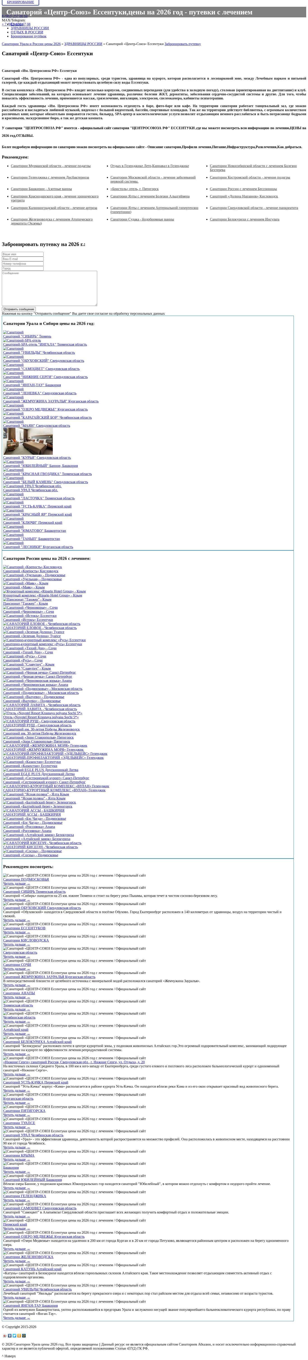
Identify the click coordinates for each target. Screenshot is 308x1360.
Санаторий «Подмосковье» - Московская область (41, 693)
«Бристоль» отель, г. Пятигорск (134, 189)
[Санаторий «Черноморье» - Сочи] (30, 607)
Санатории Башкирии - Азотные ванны (41, 189)
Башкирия (11, 1167)
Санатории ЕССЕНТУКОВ (24, 928)
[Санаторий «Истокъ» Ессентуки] (30, 616)
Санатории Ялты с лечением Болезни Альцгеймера (150, 196)
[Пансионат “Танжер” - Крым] (27, 599)
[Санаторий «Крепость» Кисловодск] (32, 567)
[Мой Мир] (24, 1336)
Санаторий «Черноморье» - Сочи (28, 611)
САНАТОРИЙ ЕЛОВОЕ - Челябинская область (40, 628)
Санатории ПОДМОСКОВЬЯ (26, 879)
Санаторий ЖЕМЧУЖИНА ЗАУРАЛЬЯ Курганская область (49, 977)
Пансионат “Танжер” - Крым (25, 603)
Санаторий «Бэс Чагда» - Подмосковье (32, 823)
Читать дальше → (16, 883)
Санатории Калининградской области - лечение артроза (54, 208)
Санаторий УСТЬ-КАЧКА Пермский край (35, 1082)
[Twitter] (14, 1336)
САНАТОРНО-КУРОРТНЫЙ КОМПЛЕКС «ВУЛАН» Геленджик (54, 790)
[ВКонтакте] (9, 1336)
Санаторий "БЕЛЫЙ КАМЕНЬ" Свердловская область (45, 482)
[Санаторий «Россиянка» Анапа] (29, 827)
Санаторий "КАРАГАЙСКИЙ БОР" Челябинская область (47, 417)
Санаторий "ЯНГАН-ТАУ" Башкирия (32, 385)
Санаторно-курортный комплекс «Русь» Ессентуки (42, 644)
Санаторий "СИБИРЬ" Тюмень (27, 336)
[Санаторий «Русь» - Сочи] (24, 656)
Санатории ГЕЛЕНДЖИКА (24, 1196)
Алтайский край (15, 1029)
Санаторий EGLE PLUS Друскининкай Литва (39, 774)
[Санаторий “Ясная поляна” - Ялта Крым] (36, 794)
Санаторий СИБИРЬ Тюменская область (34, 892)
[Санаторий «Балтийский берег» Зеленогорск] (39, 802)
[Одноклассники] (19, 1336)
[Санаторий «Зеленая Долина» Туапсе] (33, 632)
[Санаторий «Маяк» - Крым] (25, 583)
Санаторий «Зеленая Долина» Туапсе (32, 636)
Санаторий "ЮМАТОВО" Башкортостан (34, 531)
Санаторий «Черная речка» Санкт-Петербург (37, 676)
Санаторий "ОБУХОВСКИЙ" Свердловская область (43, 361)
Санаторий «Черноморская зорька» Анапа (35, 685)
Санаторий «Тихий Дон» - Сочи (28, 652)
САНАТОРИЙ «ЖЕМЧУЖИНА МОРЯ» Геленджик (43, 749)
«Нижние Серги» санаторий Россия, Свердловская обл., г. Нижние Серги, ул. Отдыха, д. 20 (74, 1062)
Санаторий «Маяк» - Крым (24, 587)
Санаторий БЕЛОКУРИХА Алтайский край (37, 1042)
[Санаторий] (13, 332)
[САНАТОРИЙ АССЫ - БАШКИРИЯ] (33, 810)
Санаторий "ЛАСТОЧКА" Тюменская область (39, 498)
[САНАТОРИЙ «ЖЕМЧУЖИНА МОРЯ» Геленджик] (45, 745)
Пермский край (15, 1224)
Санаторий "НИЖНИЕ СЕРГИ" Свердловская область (45, 377)
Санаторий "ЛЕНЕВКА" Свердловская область (39, 393)
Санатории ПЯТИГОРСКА (24, 1111)
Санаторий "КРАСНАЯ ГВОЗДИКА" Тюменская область (47, 474)
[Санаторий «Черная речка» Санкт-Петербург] (39, 672)
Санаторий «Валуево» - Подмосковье (32, 701)
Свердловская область (20, 952)
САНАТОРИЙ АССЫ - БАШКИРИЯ (32, 814)
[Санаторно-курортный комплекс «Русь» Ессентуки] (44, 640)
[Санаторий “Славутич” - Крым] (28, 664)
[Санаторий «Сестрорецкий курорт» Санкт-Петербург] (46, 778)
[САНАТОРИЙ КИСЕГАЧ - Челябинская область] (42, 843)
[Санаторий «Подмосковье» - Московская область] (42, 689)
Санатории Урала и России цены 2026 (31, 44)
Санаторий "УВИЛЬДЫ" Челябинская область (39, 352)
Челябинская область (19, 1017)
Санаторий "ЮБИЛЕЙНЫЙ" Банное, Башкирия (40, 466)
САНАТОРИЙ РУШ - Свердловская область (37, 725)
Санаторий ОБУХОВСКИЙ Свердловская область (42, 908)
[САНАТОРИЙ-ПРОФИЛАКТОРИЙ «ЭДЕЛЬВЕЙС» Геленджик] (55, 754)
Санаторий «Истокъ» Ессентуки (28, 620)
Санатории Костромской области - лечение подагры (250, 177)
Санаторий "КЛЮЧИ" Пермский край (32, 522)
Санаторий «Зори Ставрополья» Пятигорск (36, 741)
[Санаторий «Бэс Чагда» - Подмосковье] (34, 818)
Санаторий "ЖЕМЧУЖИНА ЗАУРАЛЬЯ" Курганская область (51, 401)
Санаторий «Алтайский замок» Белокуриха (36, 839)
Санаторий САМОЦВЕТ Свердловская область (39, 1208)
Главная (17, 24)
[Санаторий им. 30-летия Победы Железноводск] (41, 729)
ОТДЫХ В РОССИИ (27, 32)
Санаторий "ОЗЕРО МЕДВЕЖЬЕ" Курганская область (45, 409)
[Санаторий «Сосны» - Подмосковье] (32, 851)
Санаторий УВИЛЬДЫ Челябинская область (37, 1289)
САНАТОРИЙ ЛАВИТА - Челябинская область (40, 709)
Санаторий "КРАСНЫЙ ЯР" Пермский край (37, 514)
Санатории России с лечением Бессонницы (243, 189)
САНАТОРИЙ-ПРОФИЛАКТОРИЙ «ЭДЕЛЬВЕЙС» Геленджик (53, 758)
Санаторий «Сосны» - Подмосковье (30, 855)
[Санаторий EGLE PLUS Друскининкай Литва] (40, 770)
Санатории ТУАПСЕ (19, 1123)
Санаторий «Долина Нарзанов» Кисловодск (244, 196)
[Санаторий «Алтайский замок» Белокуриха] (38, 835)
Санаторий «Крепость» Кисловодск (30, 571)
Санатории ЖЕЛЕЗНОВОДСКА (28, 1257)
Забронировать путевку (183, 44)
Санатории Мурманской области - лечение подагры (51, 166)
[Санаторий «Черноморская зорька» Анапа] (37, 680)
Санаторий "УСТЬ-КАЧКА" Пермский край (37, 506)
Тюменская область (18, 1005)
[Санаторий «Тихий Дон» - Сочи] (30, 648)
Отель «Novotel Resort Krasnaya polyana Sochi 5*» (41, 717)
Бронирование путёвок (28, 36)
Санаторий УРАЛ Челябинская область (33, 1135)
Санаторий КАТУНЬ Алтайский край (32, 1269)
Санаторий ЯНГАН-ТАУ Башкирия (30, 1305)
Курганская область (18, 1098)
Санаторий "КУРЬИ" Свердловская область (37, 457)
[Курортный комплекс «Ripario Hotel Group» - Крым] (44, 591)
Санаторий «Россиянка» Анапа (27, 831)
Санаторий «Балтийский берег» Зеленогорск (37, 806)
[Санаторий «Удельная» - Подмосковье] (34, 575)
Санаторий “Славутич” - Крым (27, 668)
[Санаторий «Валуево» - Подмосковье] (33, 697)
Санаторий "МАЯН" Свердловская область (36, 425)
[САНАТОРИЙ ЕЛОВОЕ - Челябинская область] (41, 624)
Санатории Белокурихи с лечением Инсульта (244, 219)
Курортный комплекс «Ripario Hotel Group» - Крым (42, 595)
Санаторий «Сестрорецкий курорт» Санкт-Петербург (44, 782)
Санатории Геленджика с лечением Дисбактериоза (50, 177)
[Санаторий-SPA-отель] (22, 340)
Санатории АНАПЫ (19, 993)
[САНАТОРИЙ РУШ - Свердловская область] (39, 721)
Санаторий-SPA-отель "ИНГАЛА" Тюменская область (45, 344)
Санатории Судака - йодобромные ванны (142, 219)
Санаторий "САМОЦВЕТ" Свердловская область (41, 369)
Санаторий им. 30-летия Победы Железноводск (39, 733)
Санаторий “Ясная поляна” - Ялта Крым (34, 798)
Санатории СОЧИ (17, 965)
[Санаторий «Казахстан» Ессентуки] (32, 762)
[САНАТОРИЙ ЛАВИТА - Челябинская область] (41, 705)
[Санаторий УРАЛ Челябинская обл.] (32, 486)
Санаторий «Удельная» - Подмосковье (32, 579)
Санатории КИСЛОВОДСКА (26, 940)
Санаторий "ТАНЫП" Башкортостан (31, 539)
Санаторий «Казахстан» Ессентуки (30, 766)
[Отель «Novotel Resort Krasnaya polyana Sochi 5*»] (42, 713)
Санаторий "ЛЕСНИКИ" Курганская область (38, 547)
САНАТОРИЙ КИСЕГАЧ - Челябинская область (40, 847)
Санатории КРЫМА (18, 1155)
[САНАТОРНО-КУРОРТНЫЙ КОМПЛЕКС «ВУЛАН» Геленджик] (56, 786)
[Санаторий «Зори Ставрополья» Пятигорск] (38, 737)
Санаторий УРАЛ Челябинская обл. (30, 490)
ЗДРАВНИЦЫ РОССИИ (30, 28)
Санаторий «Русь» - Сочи (23, 660)
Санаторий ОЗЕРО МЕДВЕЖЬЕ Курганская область (44, 1236)
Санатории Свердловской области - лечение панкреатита (254, 208)
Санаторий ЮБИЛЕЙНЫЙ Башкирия (32, 1180)
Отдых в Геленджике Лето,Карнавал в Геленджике (149, 166)
